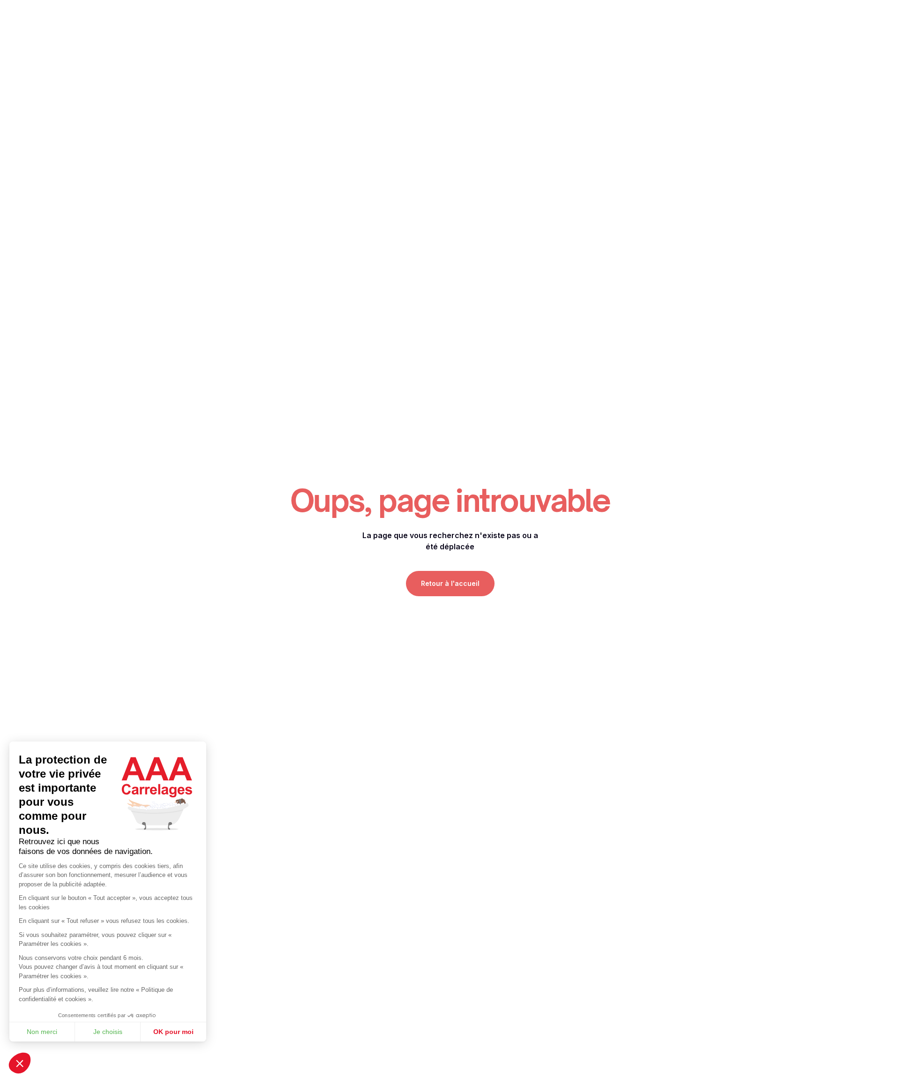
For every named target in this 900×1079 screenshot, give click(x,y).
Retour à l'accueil (450, 583)
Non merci (42, 1031)
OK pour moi (173, 1031)
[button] (19, 1063)
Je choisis (107, 1031)
